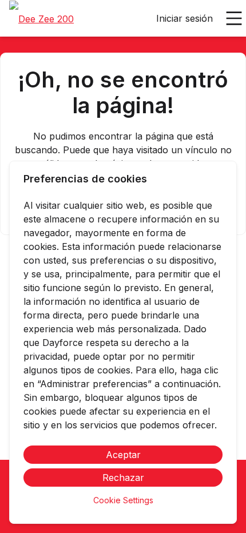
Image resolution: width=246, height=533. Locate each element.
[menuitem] (41, 19)
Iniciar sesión (184, 18)
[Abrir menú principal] (234, 18)
